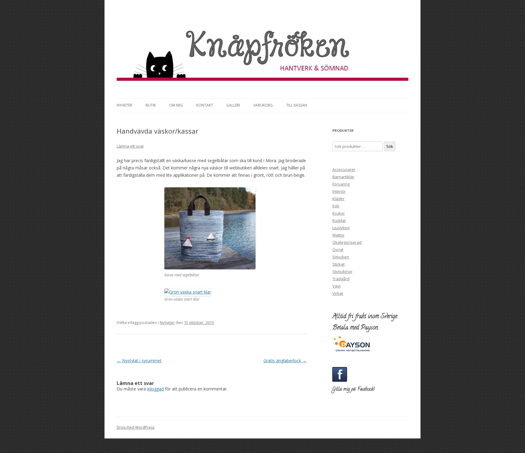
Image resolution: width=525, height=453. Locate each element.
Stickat (338, 264)
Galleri (233, 105)
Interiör (339, 191)
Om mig (176, 105)
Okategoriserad (347, 242)
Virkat (337, 293)
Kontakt (204, 105)
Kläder (338, 198)
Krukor (338, 213)
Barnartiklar (343, 176)
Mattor (338, 235)
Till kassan (296, 105)
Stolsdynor (342, 271)
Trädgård (340, 278)
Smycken (340, 257)
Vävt (336, 286)
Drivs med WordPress (135, 427)
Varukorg (263, 105)
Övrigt (337, 249)
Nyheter (124, 105)
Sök (389, 146)
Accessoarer (343, 169)
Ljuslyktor (341, 227)
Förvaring (341, 184)
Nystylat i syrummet (139, 360)
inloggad (155, 389)
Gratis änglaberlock (285, 360)
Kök (335, 206)
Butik (151, 105)
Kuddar (339, 220)
